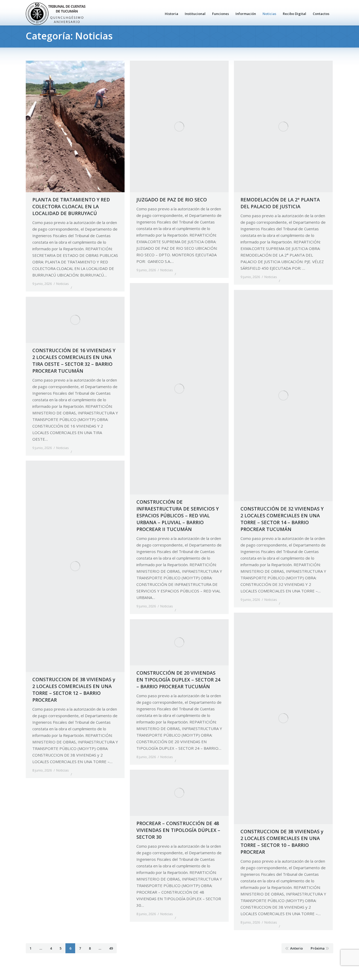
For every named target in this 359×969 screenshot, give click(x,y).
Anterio (296, 948)
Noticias (62, 283)
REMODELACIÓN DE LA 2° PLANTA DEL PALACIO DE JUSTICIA (280, 203)
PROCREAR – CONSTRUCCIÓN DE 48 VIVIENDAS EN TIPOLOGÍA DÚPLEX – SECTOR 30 (178, 830)
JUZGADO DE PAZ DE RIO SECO (171, 199)
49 (111, 948)
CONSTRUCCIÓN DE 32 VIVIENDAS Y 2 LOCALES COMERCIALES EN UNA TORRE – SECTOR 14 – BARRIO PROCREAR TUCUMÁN (282, 519)
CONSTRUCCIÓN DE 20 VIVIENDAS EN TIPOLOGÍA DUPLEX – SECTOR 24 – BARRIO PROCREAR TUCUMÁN (178, 680)
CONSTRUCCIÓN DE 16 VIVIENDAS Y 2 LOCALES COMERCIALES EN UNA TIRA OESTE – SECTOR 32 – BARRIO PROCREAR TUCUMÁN (73, 360)
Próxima (318, 948)
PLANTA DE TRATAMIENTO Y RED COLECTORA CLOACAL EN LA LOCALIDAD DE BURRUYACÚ (71, 206)
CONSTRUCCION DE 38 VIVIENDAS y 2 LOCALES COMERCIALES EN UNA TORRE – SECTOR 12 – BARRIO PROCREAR (73, 689)
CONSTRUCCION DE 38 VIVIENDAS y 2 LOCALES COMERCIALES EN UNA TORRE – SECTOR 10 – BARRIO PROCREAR (282, 841)
